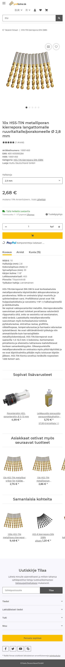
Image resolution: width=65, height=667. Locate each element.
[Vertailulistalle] (48, 46)
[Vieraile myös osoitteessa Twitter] (13, 648)
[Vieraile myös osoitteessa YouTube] (20, 648)
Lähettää (41, 199)
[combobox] (32, 180)
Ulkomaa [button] (30, 214)
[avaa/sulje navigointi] (3, 2)
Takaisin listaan (11, 30)
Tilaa (51, 590)
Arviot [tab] (20, 252)
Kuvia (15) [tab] (35, 252)
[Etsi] (59, 18)
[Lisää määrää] (59, 227)
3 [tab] (32, 107)
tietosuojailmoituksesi (26, 583)
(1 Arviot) (19, 142)
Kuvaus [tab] (7, 252)
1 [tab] (26, 107)
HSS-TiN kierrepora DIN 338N (28, 159)
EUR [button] (17, 10)
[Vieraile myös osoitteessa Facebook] (5, 648)
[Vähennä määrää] (6, 227)
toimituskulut (54, 655)
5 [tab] (38, 107)
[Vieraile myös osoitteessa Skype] (28, 648)
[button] (34, 10)
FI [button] (27, 10)
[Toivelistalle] (56, 46)
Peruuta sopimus (32, 638)
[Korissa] (4, 39)
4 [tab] (35, 107)
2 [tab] (29, 107)
